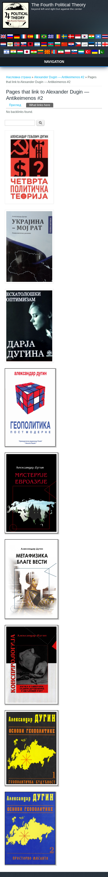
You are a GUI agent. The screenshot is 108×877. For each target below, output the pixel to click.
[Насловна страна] (15, 27)
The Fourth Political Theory (58, 5)
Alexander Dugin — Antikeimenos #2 (59, 77)
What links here (41, 105)
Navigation (54, 62)
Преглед (15, 105)
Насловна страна (18, 77)
